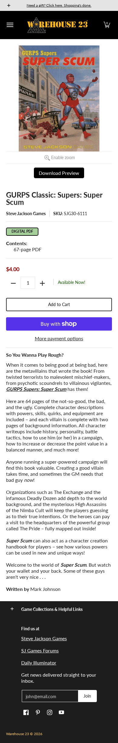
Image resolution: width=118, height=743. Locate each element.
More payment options (59, 338)
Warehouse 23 (17, 733)
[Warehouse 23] (57, 25)
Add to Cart (59, 304)
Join (87, 695)
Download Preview (59, 173)
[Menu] (9, 25)
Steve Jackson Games (26, 213)
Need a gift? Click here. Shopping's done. (59, 5)
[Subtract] (13, 283)
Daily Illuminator (38, 662)
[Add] (42, 283)
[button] (107, 25)
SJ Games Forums (40, 650)
